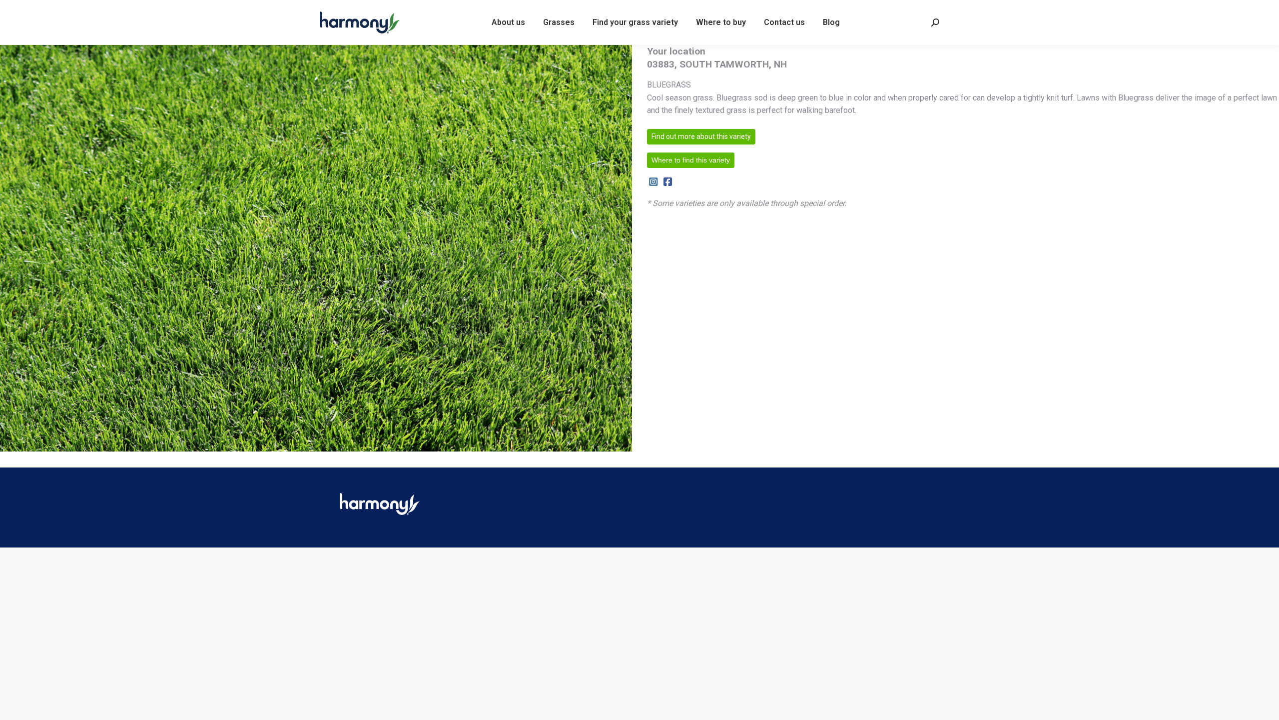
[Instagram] (653, 182)
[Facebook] (667, 182)
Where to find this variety (690, 160)
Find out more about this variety (701, 136)
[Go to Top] (1264, 705)
